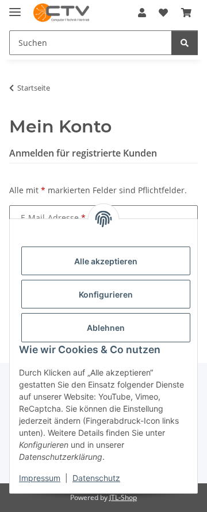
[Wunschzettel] (163, 12)
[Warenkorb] (186, 12)
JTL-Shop (123, 497)
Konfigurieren (106, 294)
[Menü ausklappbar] (15, 7)
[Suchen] (184, 42)
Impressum (39, 478)
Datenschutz (96, 478)
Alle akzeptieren (105, 261)
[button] (142, 12)
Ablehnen (106, 328)
